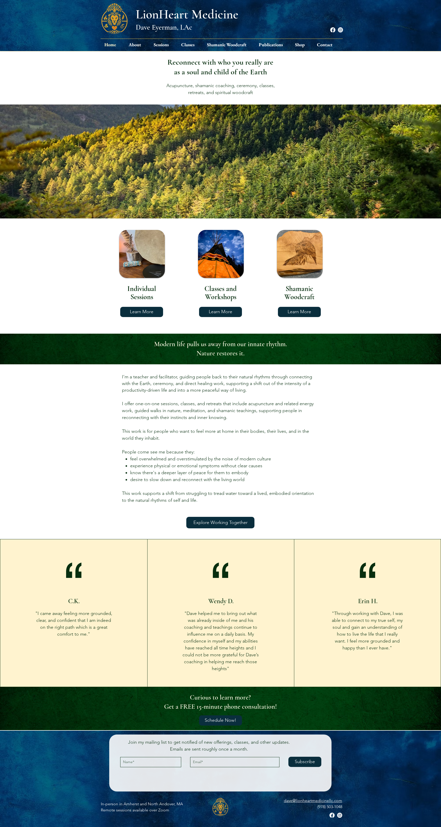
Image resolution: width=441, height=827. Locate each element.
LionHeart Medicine (187, 14)
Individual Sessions (141, 292)
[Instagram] (340, 29)
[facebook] (332, 29)
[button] (137, 44)
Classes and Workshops (220, 292)
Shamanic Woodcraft (299, 292)
